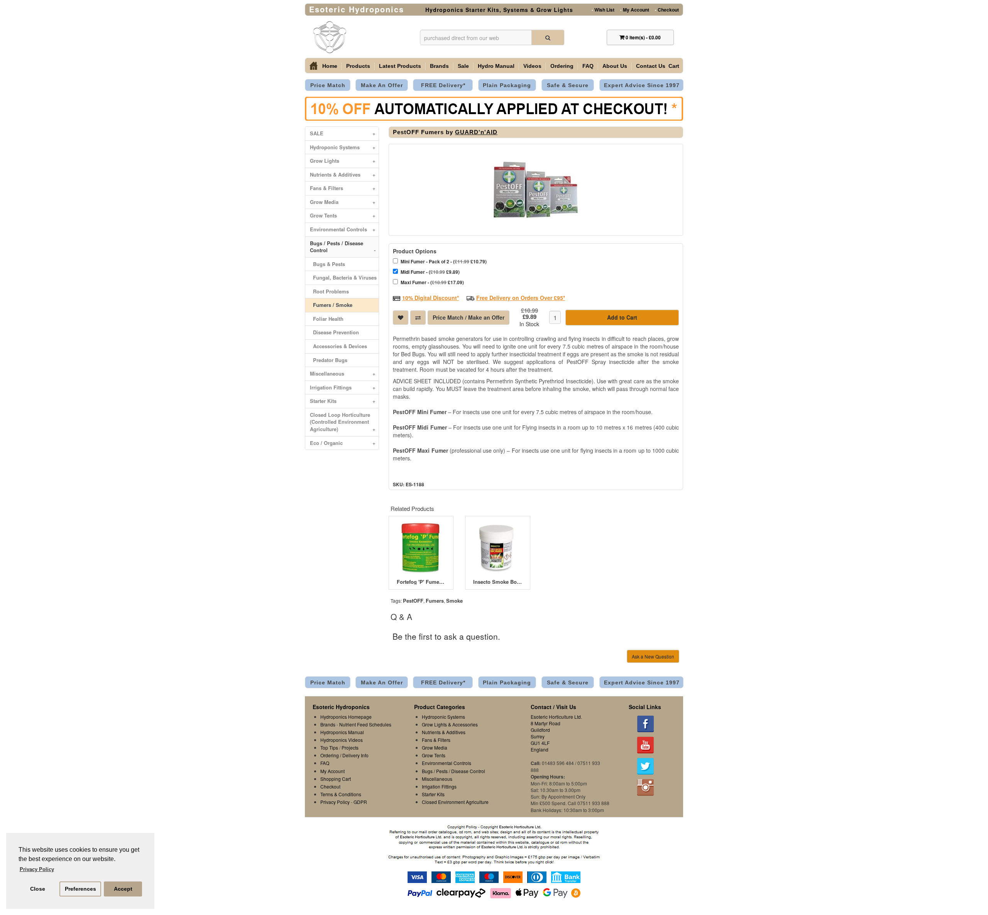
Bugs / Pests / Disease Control (343, 246)
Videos (532, 66)
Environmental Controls (343, 229)
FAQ (588, 66)
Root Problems (329, 291)
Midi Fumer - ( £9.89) (430, 271)
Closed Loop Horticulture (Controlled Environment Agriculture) (343, 422)
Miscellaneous (343, 373)
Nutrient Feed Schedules (365, 724)
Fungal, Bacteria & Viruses (343, 277)
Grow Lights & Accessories (450, 724)
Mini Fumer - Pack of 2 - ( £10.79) (444, 261)
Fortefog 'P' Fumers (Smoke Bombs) (421, 582)
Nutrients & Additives (343, 174)
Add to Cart (622, 317)
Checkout (667, 9)
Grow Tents (343, 215)
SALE (343, 133)
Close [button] (37, 889)
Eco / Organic (343, 443)
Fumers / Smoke (331, 304)
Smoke (454, 600)
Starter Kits (343, 400)
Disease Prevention (334, 332)
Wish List (603, 9)
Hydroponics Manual (342, 732)
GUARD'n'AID (476, 132)
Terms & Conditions (340, 794)
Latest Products (400, 66)
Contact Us (650, 66)
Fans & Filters (343, 188)
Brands (439, 66)
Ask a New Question (653, 656)
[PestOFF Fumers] (536, 190)
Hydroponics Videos (341, 739)
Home (329, 66)
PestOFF (413, 600)
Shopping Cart (335, 778)
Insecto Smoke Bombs (497, 582)
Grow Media (343, 202)
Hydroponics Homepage (346, 716)
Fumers (435, 600)
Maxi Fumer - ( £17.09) (432, 282)
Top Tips (329, 747)
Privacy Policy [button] (37, 869)
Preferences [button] (80, 889)
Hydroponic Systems (343, 147)
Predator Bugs (328, 360)
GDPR (360, 802)
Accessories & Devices (338, 346)
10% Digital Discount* (430, 298)
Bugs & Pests (327, 264)
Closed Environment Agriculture (455, 802)
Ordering (562, 66)
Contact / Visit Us (553, 707)
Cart (673, 66)
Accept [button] (123, 889)
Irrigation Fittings (343, 387)
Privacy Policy (335, 802)
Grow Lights (343, 160)
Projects (350, 747)
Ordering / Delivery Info (344, 755)
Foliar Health (326, 318)
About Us (614, 66)
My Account (634, 9)
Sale (463, 66)
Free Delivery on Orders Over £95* (520, 298)
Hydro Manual (496, 66)
